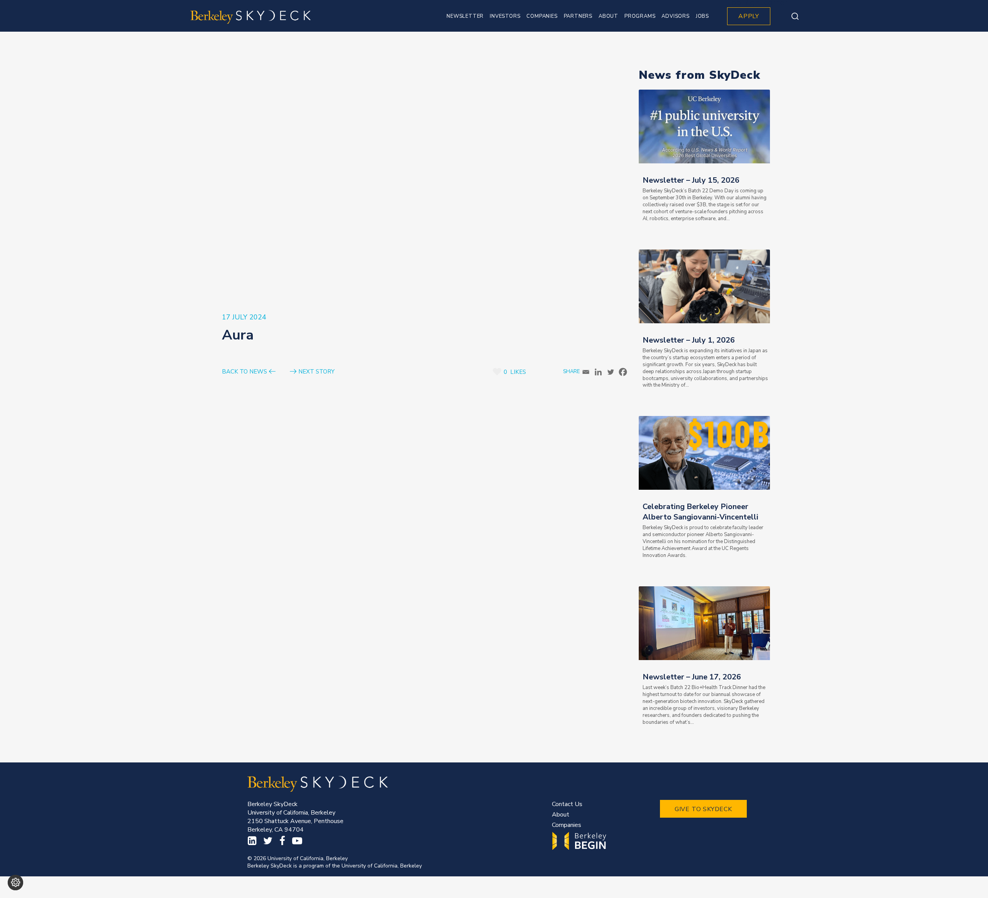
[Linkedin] (598, 372)
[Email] (585, 372)
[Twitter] (610, 372)
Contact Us (567, 804)
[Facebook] (623, 372)
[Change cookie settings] (15, 882)
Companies (566, 825)
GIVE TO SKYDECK (703, 809)
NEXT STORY (316, 371)
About (560, 814)
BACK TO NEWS (244, 371)
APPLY (748, 16)
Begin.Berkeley (580, 841)
